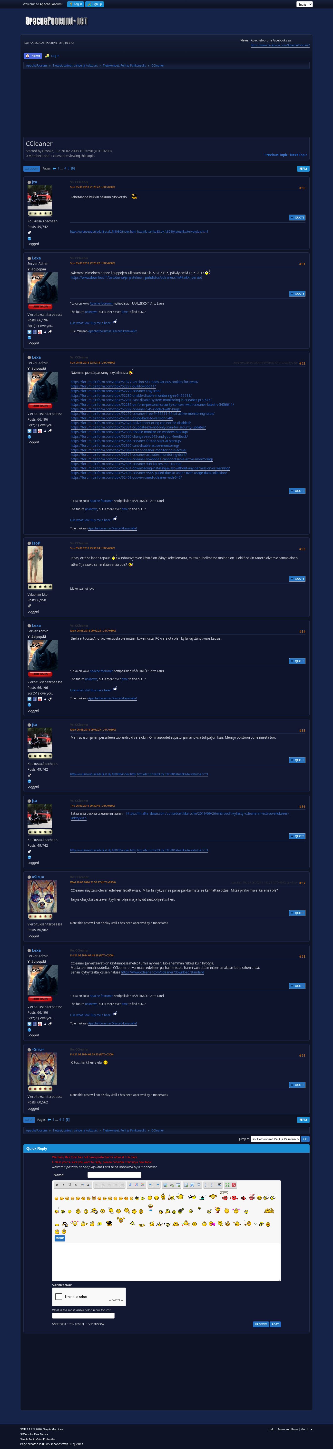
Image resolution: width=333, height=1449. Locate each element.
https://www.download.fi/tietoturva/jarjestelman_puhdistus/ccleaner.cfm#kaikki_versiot (136, 277)
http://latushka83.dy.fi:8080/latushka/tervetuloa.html (172, 231)
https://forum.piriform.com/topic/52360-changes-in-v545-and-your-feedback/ (129, 436)
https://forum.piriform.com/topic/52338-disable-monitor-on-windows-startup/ (129, 432)
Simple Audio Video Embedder (37, 1439)
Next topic (298, 155)
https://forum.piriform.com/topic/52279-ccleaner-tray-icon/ (116, 391)
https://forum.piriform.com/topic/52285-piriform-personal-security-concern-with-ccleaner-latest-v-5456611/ (152, 404)
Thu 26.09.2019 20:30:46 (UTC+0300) (92, 805)
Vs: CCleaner (79, 182)
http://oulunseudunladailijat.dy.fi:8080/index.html (103, 231)
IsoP (36, 543)
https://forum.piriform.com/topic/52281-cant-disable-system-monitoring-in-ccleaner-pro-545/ (141, 400)
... (62, 168)
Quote (299, 217)
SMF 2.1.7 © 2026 (31, 1429)
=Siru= (38, 877)
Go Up (29, 1119)
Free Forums (41, 1434)
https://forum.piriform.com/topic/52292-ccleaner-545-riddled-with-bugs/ (126, 409)
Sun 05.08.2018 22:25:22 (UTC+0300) (92, 263)
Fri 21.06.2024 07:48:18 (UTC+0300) (92, 955)
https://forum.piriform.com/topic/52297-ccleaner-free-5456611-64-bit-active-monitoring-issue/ (143, 413)
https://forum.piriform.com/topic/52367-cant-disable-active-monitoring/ (125, 445)
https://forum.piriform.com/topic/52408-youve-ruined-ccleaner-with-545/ (126, 477)
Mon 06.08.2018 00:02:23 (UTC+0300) (93, 630)
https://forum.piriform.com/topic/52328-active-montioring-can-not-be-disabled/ (131, 423)
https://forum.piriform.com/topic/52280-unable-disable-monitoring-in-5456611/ (131, 395)
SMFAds (24, 1434)
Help (271, 1429)
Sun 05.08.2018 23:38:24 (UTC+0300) (92, 548)
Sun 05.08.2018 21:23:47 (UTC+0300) (92, 187)
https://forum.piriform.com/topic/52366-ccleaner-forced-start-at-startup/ (126, 441)
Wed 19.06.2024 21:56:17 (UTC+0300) (93, 882)
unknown (91, 312)
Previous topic (276, 155)
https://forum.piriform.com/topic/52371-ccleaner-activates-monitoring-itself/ (129, 454)
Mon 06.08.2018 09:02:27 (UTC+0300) (93, 729)
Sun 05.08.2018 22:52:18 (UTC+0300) (92, 362)
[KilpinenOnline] (29, 337)
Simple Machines (53, 1429)
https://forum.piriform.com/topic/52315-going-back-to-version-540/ (122, 418)
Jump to (244, 1139)
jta (34, 182)
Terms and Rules (288, 1429)
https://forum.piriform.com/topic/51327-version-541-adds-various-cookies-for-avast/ (134, 382)
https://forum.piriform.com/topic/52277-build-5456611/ (113, 386)
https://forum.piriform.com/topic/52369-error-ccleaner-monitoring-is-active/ (128, 450)
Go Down (32, 168)
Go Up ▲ (307, 1429)
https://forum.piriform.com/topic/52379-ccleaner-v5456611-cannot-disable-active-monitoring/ (142, 459)
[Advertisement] (166, 105)
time (125, 312)
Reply (303, 168)
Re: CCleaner (79, 877)
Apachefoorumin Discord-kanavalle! (112, 331)
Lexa (36, 258)
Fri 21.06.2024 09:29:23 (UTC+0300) (92, 1054)
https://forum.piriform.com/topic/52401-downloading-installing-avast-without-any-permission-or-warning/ (150, 468)
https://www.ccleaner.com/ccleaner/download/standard (162, 972)
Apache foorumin (101, 303)
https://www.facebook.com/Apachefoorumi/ (280, 45)
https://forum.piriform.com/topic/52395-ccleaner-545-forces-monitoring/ (126, 464)
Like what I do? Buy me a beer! (91, 323)
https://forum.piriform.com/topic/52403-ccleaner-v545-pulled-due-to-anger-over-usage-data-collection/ (149, 473)
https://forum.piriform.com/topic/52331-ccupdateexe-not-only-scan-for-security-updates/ (138, 427)
